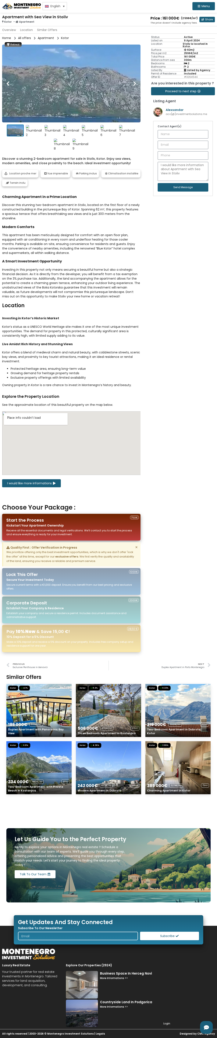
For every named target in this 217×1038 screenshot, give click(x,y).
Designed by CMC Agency (197, 1033)
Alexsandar (175, 110)
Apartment (26, 22)
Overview (9, 30)
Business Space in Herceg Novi (126, 973)
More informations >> (114, 978)
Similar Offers (47, 30)
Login (166, 1023)
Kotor (8, 22)
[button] (207, 19)
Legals (100, 1033)
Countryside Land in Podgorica (126, 1002)
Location (26, 30)
